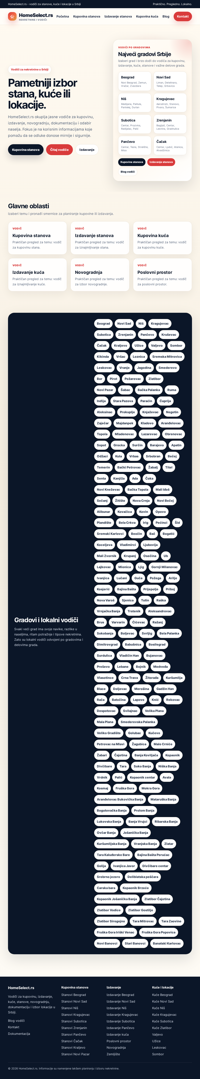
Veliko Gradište (109, 733)
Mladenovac (124, 434)
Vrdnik (102, 777)
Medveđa (160, 667)
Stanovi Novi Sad (74, 1001)
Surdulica (104, 655)
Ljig (141, 567)
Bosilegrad (157, 644)
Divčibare (104, 766)
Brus (100, 622)
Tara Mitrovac (143, 921)
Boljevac (127, 633)
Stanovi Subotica (74, 1021)
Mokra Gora (151, 788)
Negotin (172, 412)
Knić (155, 700)
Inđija (101, 401)
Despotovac (106, 711)
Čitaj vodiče (59, 150)
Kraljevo (120, 345)
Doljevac (120, 689)
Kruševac (169, 335)
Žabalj (153, 467)
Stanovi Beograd (73, 995)
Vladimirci (128, 545)
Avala (166, 777)
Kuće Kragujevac (164, 1015)
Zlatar (168, 844)
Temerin (103, 467)
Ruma (171, 390)
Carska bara (106, 888)
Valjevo (157, 345)
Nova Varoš (105, 600)
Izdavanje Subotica (121, 1021)
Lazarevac (149, 434)
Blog (165, 16)
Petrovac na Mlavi (110, 744)
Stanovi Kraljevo (73, 1047)
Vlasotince (105, 678)
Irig (145, 523)
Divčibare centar (155, 866)
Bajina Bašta (126, 589)
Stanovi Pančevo (73, 1034)
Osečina (149, 556)
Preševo (103, 667)
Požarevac (133, 379)
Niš (141, 323)
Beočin (136, 534)
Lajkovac (104, 567)
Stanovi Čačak (72, 1041)
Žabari (102, 755)
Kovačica (125, 512)
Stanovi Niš (69, 1008)
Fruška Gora (125, 788)
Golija (101, 866)
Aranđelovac (171, 423)
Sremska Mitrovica (167, 356)
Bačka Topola (138, 489)
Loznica (139, 356)
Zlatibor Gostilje (140, 910)
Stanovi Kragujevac (75, 1015)
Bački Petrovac (129, 467)
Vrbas (133, 456)
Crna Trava (129, 678)
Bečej (172, 456)
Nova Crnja (141, 501)
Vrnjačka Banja (108, 611)
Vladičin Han (129, 655)
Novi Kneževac (108, 489)
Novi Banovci (107, 943)
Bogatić (169, 534)
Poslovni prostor (119, 1041)
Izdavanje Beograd (120, 995)
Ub (166, 556)
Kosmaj (102, 788)
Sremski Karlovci (110, 534)
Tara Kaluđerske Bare (113, 855)
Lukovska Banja (109, 821)
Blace (101, 689)
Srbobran (153, 456)
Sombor (176, 345)
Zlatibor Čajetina (157, 899)
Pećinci (161, 523)
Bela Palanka (169, 633)
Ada (135, 478)
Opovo (160, 512)
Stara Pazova (123, 401)
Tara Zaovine (171, 921)
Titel (168, 467)
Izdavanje (87, 150)
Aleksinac (104, 412)
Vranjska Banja (145, 844)
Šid (177, 523)
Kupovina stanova (86, 16)
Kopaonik (172, 755)
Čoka (149, 478)
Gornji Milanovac (164, 567)
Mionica (124, 567)
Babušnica (133, 644)
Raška (161, 600)
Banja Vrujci (138, 821)
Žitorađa (151, 678)
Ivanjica (103, 578)
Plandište (104, 523)
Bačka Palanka (149, 390)
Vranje (124, 368)
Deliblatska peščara (143, 877)
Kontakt (183, 16)
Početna (62, 16)
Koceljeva (104, 545)
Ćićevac (138, 622)
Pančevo (147, 335)
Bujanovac (154, 655)
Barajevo (157, 445)
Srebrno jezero (108, 877)
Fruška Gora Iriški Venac (115, 932)
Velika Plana (154, 711)
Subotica (104, 335)
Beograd (103, 323)
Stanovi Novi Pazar (75, 1054)
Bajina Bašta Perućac (153, 855)
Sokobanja (105, 633)
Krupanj (130, 556)
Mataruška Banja (163, 799)
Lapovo (138, 700)
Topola (102, 434)
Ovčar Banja (106, 833)
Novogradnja (116, 1047)
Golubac (134, 733)
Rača (100, 700)
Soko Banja (142, 766)
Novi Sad (124, 323)
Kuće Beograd (162, 995)
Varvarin (118, 622)
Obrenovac (173, 434)
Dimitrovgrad (107, 644)
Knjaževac (150, 412)
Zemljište (113, 1054)
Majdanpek (124, 423)
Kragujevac (160, 323)
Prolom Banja (144, 810)
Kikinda (103, 356)
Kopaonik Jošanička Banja (117, 899)
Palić (118, 777)
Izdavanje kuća (118, 1034)
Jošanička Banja (135, 833)
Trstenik (134, 611)
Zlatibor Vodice (109, 910)
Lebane (123, 667)
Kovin (143, 512)
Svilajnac (130, 711)
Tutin (145, 600)
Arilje (173, 578)
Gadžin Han (165, 689)
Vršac (120, 356)
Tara (123, 766)
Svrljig (147, 633)
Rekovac (173, 700)
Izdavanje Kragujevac (122, 1015)
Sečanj (102, 501)
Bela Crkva (127, 523)
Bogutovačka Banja (112, 810)
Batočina (119, 700)
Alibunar (103, 512)
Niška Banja (167, 766)
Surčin (137, 445)
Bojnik (141, 667)
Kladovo (147, 423)
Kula (118, 456)
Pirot (113, 379)
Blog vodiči (128, 171)
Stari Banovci (135, 943)
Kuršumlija (174, 678)
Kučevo (154, 733)
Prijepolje (150, 589)
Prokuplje (127, 412)
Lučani (122, 578)
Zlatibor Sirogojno (111, 921)
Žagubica (139, 744)
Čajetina (120, 755)
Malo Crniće (163, 744)
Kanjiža (119, 478)
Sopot (101, 445)
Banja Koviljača (146, 755)
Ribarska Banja (166, 821)
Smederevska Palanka (138, 722)
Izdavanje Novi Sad (121, 1001)
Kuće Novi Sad (163, 1001)
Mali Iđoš (163, 489)
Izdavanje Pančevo (120, 1028)
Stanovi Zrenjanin (74, 1028)
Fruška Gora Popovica (158, 932)
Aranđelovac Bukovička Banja (120, 799)
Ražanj (158, 622)
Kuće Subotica (162, 1021)
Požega (155, 578)
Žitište (120, 501)
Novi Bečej (165, 501)
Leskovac (104, 368)
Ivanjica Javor (124, 866)
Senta (101, 478)
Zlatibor (154, 379)
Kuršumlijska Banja (111, 844)
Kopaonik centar (142, 777)
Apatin (176, 445)
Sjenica (128, 600)
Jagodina (144, 368)
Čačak (102, 345)
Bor (99, 379)
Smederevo (168, 368)
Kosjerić (103, 589)
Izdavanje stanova (118, 16)
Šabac (125, 390)
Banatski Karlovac (167, 943)
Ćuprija (165, 401)
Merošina (141, 689)
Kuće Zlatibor (162, 1028)
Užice (139, 345)
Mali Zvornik (106, 556)
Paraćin (146, 401)
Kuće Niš (158, 1008)
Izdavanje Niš (116, 1008)
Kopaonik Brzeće (136, 888)
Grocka (119, 445)
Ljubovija (150, 545)
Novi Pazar (105, 390)
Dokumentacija (19, 1034)
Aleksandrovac (160, 611)
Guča (138, 578)
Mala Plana (105, 722)
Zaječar (103, 423)
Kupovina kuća (147, 16)
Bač (152, 534)
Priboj (170, 589)
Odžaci (102, 456)
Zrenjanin (125, 335)
